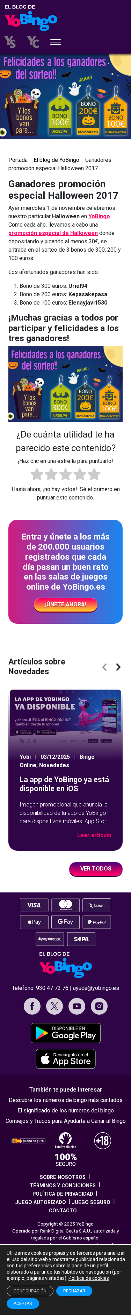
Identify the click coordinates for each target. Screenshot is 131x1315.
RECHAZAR (74, 1291)
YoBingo (99, 216)
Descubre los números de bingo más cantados (66, 1100)
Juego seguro (91, 1202)
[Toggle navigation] (55, 42)
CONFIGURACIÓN (30, 1291)
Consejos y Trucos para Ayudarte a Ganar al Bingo (66, 1121)
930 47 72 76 (52, 988)
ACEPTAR (23, 1303)
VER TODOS (95, 868)
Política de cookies (88, 1278)
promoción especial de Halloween (53, 233)
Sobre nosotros (63, 1177)
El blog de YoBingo (56, 160)
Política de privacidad (62, 1194)
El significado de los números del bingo (65, 1110)
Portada (18, 160)
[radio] (36, 475)
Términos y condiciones (63, 1186)
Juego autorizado (40, 1202)
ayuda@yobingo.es (96, 988)
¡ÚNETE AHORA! (65, 604)
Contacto (63, 1211)
